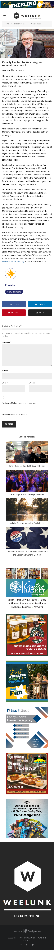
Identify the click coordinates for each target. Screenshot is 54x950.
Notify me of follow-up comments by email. (19, 403)
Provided (6, 70)
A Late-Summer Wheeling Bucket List (27, 523)
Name (5, 370)
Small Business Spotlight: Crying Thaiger (27, 466)
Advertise (42, 938)
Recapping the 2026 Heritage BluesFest (27, 494)
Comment (6, 342)
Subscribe (12, 938)
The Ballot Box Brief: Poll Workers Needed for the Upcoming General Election (27, 553)
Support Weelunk (27, 938)
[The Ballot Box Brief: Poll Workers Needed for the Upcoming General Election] (27, 538)
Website (32, 383)
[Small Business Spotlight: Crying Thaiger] (27, 452)
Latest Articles (27, 436)
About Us (27, 940)
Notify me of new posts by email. (15, 414)
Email (5, 383)
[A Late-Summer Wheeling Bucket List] (27, 509)
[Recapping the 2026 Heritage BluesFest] (27, 481)
